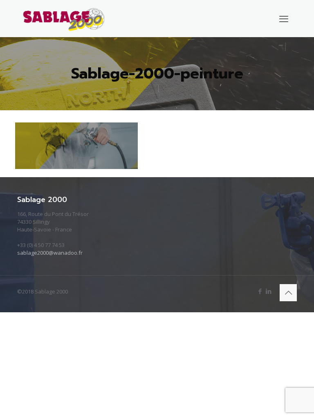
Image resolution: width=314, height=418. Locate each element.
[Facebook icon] (260, 291)
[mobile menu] (284, 18)
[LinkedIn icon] (268, 291)
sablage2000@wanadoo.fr (50, 252)
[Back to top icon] (288, 292)
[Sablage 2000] (64, 18)
